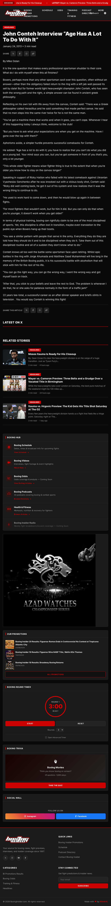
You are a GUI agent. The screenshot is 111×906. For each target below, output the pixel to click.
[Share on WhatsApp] (26, 53)
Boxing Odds (9, 878)
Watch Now (19, 468)
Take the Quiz (56, 785)
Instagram (31, 816)
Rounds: (52, 730)
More (101, 10)
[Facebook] (25, 857)
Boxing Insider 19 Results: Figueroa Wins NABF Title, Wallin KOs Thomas (48, 652)
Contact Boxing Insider (69, 857)
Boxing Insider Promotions (30, 13)
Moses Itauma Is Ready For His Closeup (52, 354)
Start (30, 724)
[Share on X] (13, 53)
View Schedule (20, 452)
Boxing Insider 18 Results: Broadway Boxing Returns (39, 662)
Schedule (47, 10)
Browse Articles (21, 514)
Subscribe (83, 886)
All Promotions (55, 674)
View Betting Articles (23, 483)
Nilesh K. (104, 901)
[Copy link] (33, 53)
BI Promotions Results (13, 873)
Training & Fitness (72, 13)
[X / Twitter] (5, 857)
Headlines (9, 27)
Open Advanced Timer (56, 737)
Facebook (82, 816)
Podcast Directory (88, 11)
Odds (60, 10)
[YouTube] (18, 857)
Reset (81, 724)
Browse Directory (21, 499)
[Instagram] (12, 857)
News (16, 10)
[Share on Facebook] (19, 53)
